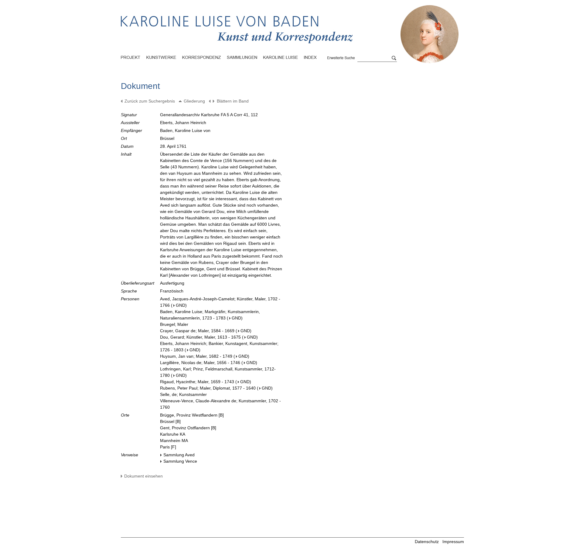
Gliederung (194, 101)
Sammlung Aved (179, 454)
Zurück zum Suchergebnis (149, 101)
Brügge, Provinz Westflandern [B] (192, 415)
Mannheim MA (174, 440)
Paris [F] (168, 446)
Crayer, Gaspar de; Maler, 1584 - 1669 (197, 330)
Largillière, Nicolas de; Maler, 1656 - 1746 (200, 362)
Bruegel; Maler (174, 324)
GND (180, 305)
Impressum (453, 541)
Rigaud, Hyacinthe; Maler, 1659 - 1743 (197, 381)
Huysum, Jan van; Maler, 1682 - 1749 (196, 356)
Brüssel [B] (170, 421)
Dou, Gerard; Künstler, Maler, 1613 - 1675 (200, 337)
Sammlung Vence (180, 461)
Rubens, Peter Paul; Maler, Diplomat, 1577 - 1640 (208, 388)
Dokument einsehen (143, 476)
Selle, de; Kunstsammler (183, 394)
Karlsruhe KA (172, 434)
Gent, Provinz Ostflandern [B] (188, 427)
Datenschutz (427, 541)
